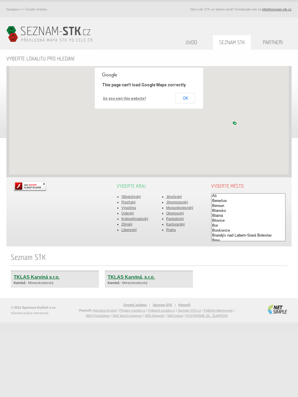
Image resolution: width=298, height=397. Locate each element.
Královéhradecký (134, 219)
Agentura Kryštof (105, 310)
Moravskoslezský (179, 208)
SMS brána (175, 315)
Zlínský (126, 224)
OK (185, 98)
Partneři (273, 42)
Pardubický (175, 219)
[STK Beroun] (248, 205)
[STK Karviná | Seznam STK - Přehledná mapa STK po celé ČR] (50, 33)
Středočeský (131, 197)
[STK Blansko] (248, 210)
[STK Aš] (248, 196)
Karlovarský (175, 224)
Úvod (191, 42)
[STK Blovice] (248, 220)
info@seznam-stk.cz (277, 9)
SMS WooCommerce (127, 315)
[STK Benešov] (248, 201)
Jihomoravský (177, 202)
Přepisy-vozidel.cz (132, 310)
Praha (171, 230)
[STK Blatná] (248, 215)
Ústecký (127, 213)
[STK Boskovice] (248, 230)
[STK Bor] (248, 225)
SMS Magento (154, 315)
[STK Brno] (248, 240)
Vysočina (128, 208)
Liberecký (129, 230)
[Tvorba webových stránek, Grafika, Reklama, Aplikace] (277, 309)
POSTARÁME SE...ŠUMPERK (206, 315)
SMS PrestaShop (98, 315)
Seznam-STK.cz (189, 310)
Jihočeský (174, 197)
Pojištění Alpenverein (218, 310)
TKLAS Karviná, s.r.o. (131, 277)
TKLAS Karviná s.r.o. (37, 277)
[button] (235, 123)
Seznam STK (232, 42)
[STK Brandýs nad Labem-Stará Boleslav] (248, 235)
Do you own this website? (124, 98)
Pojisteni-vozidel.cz (161, 310)
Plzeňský (128, 202)
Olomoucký (175, 213)
